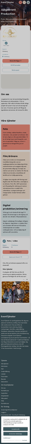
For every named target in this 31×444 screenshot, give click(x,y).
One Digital (24, 440)
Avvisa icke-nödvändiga (15, 434)
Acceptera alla (15, 429)
